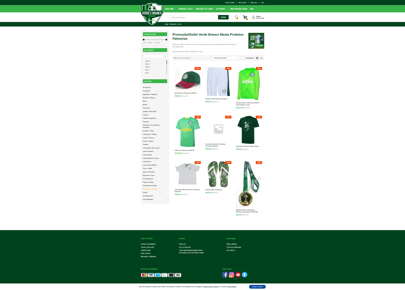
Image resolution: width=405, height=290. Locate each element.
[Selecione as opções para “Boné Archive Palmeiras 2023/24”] (185, 89)
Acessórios (146, 91)
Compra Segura (146, 250)
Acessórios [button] (220, 9)
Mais (252, 9)
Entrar (258, 16)
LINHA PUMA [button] (169, 9)
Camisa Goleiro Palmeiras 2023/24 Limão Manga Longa (247, 111)
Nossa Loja (182, 244)
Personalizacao (148, 179)
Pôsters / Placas (148, 182)
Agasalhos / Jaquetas (150, 94)
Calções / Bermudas (149, 111)
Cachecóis (146, 108)
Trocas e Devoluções (147, 247)
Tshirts (145, 192)
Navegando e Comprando (148, 256)
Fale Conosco (231, 250)
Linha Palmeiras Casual (238, 9)
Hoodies (145, 144)
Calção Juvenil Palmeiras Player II (216, 99)
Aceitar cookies (257, 287)
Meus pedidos (242, 2)
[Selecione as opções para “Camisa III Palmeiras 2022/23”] (185, 146)
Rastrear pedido (229, 2)
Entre (262, 2)
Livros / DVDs (147, 168)
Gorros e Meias (148, 141)
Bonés (145, 104)
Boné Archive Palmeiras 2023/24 (185, 99)
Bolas (145, 101)
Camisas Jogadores (149, 118)
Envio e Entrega (145, 253)
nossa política (231, 287)
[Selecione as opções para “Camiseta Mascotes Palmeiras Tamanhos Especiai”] (216, 140)
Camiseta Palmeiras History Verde (247, 146)
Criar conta (260, 18)
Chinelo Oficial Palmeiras (213, 196)
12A (146, 64)
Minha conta (253, 2)
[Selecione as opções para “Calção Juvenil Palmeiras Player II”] (216, 95)
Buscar (223, 17)
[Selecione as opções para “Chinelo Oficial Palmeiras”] (216, 186)
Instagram (231, 275)
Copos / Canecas (148, 138)
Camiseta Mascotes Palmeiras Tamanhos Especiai (215, 145)
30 (146, 73)
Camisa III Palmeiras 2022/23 (184, 158)
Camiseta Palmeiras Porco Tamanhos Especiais (187, 197)
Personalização (148, 199)
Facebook (225, 275)
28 (146, 70)
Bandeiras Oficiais (149, 98)
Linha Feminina (148, 151)
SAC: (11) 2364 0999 (184, 247)
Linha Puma (147, 161)
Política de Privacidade (234, 247)
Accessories (147, 87)
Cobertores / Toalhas (150, 134)
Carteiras (146, 122)
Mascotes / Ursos (149, 175)
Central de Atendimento (148, 244)
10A (146, 61)
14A (146, 67)
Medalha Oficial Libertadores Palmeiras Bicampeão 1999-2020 (247, 221)
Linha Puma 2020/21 (150, 165)
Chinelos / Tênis (148, 131)
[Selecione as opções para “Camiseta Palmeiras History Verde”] (246, 142)
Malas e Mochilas (149, 172)
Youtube (238, 275)
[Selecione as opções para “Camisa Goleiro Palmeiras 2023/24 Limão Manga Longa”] (246, 99)
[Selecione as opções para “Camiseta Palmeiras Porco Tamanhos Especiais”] (185, 186)
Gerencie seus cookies (210, 287)
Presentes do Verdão (150, 185)
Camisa (145, 115)
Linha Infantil (147, 155)
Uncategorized (148, 196)
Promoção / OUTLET (186, 9)
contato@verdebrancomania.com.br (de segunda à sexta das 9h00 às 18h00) (191, 251)
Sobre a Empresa (232, 244)
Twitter (244, 275)
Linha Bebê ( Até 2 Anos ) (204, 9)
